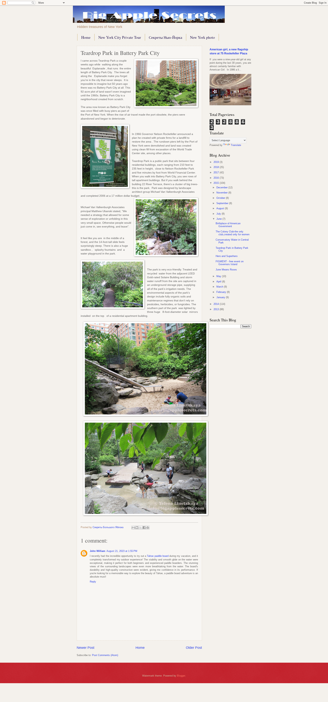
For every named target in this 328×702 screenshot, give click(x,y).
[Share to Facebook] (144, 527)
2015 (217, 182)
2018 (217, 167)
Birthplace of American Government (228, 225)
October (221, 197)
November (222, 192)
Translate (236, 145)
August (220, 208)
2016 (217, 177)
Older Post (194, 648)
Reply (93, 581)
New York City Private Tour (119, 37)
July (219, 213)
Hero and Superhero (226, 256)
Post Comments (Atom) (105, 655)
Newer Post (85, 648)
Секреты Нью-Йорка (165, 37)
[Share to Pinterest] (148, 527)
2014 (217, 304)
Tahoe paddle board (157, 556)
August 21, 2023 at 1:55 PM (121, 551)
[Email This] (133, 527)
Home (86, 37)
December (222, 187)
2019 (217, 162)
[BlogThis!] (137, 527)
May (219, 276)
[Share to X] (140, 527)
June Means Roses (226, 269)
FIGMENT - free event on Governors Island (230, 263)
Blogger (181, 675)
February (221, 292)
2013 (217, 309)
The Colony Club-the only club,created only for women (232, 233)
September (222, 203)
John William (97, 551)
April (219, 281)
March (220, 286)
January (221, 297)
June (219, 218)
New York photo (202, 37)
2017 (217, 172)
